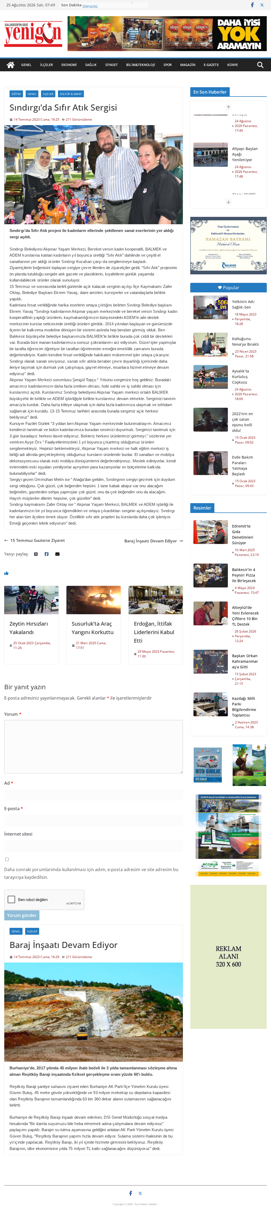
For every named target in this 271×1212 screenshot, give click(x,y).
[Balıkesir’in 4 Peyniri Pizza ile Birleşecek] (210, 581)
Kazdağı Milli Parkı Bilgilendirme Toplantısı (244, 707)
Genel (26, 65)
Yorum (12, 714)
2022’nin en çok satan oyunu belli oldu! (242, 422)
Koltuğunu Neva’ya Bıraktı (245, 341)
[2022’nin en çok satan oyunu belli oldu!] (210, 420)
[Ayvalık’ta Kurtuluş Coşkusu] (210, 377)
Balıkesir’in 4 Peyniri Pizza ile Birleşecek (244, 575)
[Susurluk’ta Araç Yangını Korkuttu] (93, 588)
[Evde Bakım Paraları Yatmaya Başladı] (210, 463)
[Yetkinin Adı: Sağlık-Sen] (210, 307)
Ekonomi (69, 65)
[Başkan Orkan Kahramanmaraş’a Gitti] (210, 669)
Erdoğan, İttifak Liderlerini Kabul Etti (154, 632)
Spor (168, 65)
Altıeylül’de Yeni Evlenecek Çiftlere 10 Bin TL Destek (245, 616)
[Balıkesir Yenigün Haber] (10, 65)
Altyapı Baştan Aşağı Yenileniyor (245, 126)
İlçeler (46, 65)
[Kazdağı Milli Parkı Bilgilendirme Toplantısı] (210, 712)
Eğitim (16, 94)
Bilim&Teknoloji (140, 65)
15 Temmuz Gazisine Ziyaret (37, 540)
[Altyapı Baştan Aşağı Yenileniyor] (210, 127)
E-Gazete (211, 65)
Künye (232, 65)
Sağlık (91, 65)
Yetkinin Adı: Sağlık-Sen (243, 304)
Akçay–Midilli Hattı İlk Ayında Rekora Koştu (245, 175)
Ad (8, 783)
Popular (231, 288)
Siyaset (111, 65)
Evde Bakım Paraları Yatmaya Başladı (242, 465)
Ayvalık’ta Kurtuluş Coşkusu (240, 376)
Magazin (187, 65)
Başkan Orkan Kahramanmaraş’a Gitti (245, 661)
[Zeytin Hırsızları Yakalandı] (31, 588)
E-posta (13, 808)
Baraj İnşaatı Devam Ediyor (150, 540)
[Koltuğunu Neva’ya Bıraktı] (210, 345)
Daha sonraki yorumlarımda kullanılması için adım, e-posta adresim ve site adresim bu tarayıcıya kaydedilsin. (91, 873)
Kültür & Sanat (71, 94)
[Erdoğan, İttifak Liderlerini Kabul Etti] (156, 588)
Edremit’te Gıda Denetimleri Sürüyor (242, 534)
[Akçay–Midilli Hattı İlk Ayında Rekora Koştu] (210, 173)
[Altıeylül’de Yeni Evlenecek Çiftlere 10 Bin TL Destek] (210, 624)
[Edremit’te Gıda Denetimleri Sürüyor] (210, 540)
